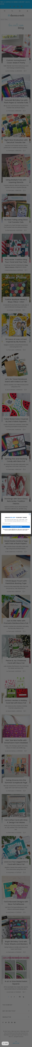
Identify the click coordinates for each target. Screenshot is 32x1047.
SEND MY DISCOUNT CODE (16, 526)
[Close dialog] (30, 514)
